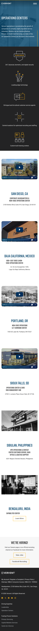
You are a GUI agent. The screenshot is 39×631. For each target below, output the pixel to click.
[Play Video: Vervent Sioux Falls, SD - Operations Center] (19, 356)
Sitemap (4, 582)
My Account (5, 579)
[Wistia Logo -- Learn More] (32, 177)
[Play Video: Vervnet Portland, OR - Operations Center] (19, 294)
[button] (35, 3)
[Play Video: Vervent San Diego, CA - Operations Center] (19, 167)
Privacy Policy (29, 579)
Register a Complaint (17, 579)
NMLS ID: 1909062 (31, 582)
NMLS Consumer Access (16, 582)
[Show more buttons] (35, 177)
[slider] (17, 177)
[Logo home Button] (6, 4)
